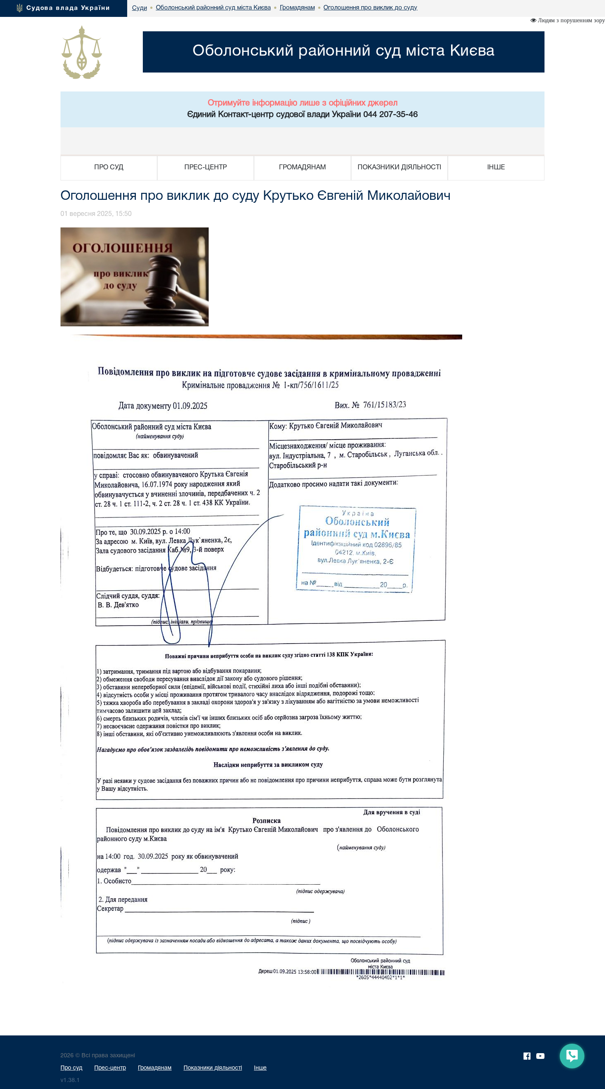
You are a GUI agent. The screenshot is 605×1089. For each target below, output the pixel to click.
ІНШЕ (496, 168)
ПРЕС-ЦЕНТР (205, 168)
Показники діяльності (213, 1068)
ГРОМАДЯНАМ (302, 168)
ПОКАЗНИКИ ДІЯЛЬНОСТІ (399, 168)
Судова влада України (68, 8)
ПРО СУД (108, 168)
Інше (260, 1068)
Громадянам (155, 1068)
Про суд (71, 1068)
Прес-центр (110, 1068)
